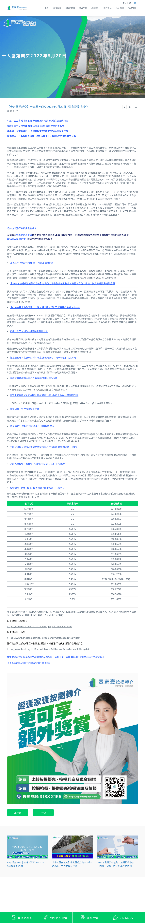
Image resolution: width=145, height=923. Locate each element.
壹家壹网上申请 (24, 234)
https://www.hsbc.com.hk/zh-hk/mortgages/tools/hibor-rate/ (39, 626)
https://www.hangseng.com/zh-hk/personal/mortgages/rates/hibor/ (43, 637)
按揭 (23, 322)
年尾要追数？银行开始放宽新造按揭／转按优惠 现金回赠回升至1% (43, 446)
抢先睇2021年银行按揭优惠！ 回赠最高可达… (33, 426)
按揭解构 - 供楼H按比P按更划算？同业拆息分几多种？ (37, 488)
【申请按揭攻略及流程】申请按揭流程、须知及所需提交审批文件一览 (45, 307)
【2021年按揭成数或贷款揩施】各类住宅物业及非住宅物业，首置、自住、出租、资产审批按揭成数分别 (62, 283)
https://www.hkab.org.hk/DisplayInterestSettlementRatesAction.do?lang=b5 (48, 649)
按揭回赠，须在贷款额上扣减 (24, 409)
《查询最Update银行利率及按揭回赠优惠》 (29, 662)
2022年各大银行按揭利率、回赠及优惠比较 (32, 262)
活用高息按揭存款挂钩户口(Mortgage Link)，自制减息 (37, 464)
